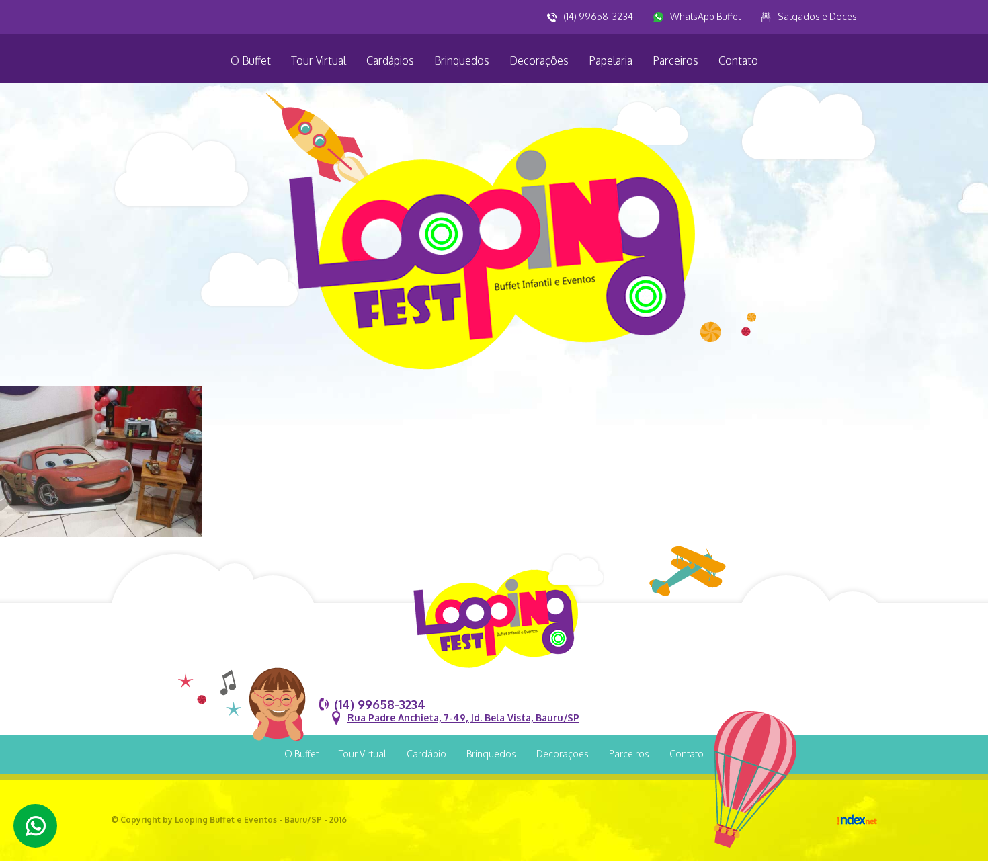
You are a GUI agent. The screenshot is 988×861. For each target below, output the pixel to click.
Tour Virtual (318, 60)
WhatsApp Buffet (705, 16)
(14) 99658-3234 (598, 16)
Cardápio (426, 754)
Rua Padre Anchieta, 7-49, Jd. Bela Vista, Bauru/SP (463, 717)
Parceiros (675, 60)
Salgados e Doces (817, 16)
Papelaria (610, 60)
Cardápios (390, 60)
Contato (738, 60)
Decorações (539, 60)
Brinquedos (461, 60)
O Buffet (251, 60)
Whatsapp (35, 826)
